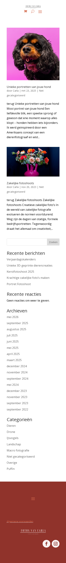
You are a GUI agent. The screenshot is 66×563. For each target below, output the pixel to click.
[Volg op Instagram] (55, 544)
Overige (12, 463)
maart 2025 (14, 360)
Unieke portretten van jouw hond (29, 87)
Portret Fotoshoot (19, 284)
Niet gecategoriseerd (21, 456)
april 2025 (13, 354)
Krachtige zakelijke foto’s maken (28, 278)
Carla (16, 90)
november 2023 (17, 397)
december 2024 (17, 366)
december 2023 (17, 391)
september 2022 (17, 409)
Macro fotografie (18, 450)
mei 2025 (12, 348)
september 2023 (17, 403)
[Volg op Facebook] (46, 544)
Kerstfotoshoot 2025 (20, 272)
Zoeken (53, 242)
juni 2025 (13, 341)
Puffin (11, 469)
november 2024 (17, 372)
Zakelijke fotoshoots (20, 183)
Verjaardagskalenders (21, 259)
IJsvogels (12, 438)
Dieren (11, 426)
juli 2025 (12, 335)
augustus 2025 (16, 329)
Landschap (14, 444)
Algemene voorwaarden (20, 521)
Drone (11, 432)
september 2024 (17, 379)
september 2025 (17, 323)
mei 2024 (12, 385)
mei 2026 (12, 317)
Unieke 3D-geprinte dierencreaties (29, 265)
